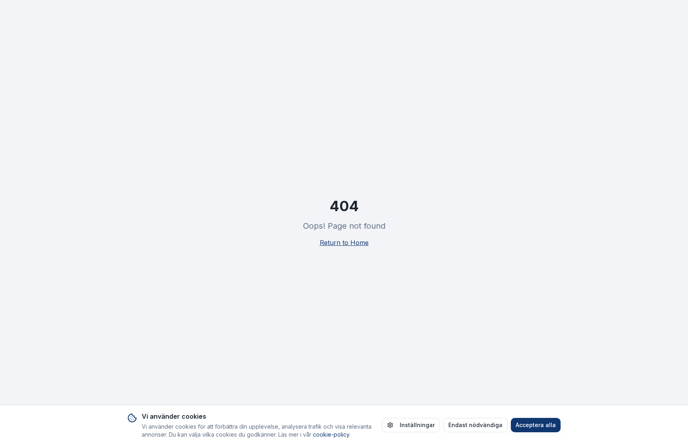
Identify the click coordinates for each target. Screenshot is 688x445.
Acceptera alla (536, 424)
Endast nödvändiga (475, 424)
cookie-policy (331, 434)
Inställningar (417, 424)
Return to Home (344, 243)
